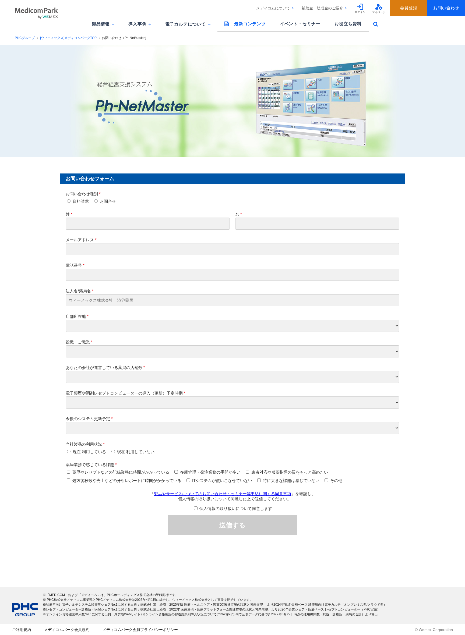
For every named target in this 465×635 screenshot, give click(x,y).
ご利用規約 (21, 630)
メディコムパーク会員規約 (66, 630)
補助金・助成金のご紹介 (322, 8)
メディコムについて (273, 8)
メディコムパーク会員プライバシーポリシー (140, 630)
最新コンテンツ (250, 24)
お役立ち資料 (348, 24)
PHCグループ (25, 38)
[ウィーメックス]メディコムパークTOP (68, 38)
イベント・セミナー (300, 24)
